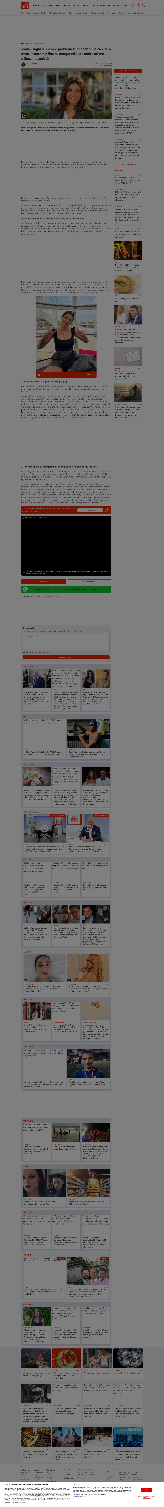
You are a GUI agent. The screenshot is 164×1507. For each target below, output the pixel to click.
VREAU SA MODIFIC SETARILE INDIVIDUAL (146, 1497)
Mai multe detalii (17, 1490)
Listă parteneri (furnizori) (79, 1496)
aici (30, 1498)
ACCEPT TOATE (146, 1490)
